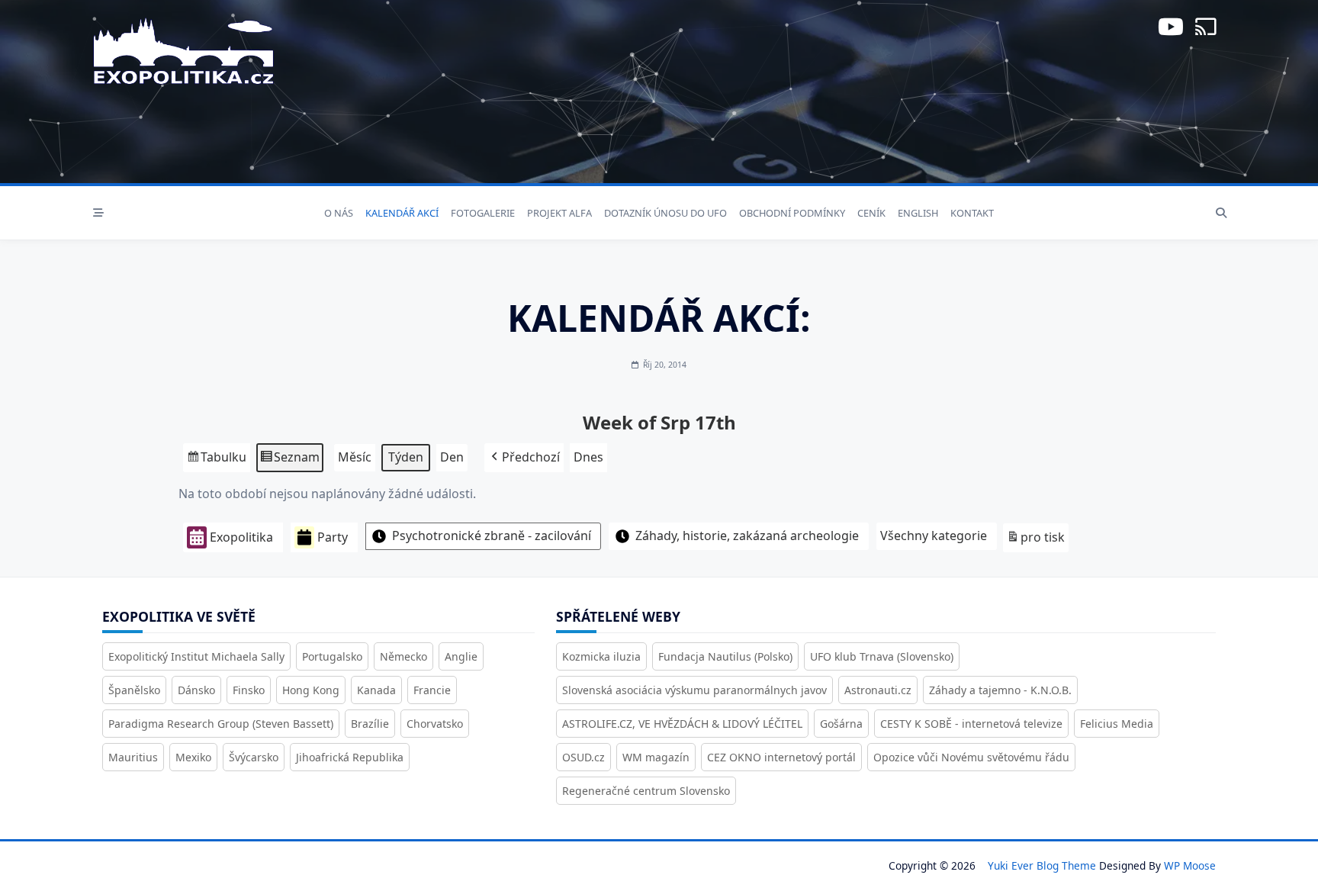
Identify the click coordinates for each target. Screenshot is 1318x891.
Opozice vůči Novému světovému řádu (971, 757)
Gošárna (841, 723)
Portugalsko (332, 656)
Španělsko (134, 690)
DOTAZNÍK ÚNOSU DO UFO (665, 213)
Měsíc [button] (354, 457)
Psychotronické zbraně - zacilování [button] (491, 535)
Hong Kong (310, 690)
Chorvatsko (435, 723)
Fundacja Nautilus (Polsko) (725, 656)
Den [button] (452, 457)
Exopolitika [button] (241, 537)
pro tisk (1035, 540)
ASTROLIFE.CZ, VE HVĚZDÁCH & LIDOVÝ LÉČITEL (682, 723)
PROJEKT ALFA (559, 213)
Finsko (249, 690)
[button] (524, 457)
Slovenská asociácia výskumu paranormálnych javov (694, 690)
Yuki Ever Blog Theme (1042, 865)
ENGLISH (918, 213)
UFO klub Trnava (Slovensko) (881, 656)
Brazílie (370, 723)
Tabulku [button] (216, 460)
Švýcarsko (253, 757)
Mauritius (133, 757)
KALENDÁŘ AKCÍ (402, 213)
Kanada (376, 690)
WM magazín (656, 757)
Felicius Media (1116, 723)
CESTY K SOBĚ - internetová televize (971, 723)
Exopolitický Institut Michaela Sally (196, 656)
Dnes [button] (588, 457)
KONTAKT (972, 213)
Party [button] (332, 537)
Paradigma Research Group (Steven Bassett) (220, 723)
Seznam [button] (289, 460)
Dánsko (196, 690)
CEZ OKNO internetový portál (781, 757)
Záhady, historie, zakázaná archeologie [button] (747, 535)
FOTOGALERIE (483, 213)
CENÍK (871, 213)
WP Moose (1190, 865)
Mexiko (193, 757)
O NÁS (338, 213)
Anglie (461, 656)
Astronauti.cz (877, 690)
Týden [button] (405, 457)
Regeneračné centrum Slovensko (646, 790)
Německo (403, 656)
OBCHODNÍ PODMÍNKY (792, 213)
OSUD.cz (583, 757)
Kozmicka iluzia (601, 656)
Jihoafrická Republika (349, 757)
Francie (432, 690)
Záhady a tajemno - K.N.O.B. (1000, 690)
